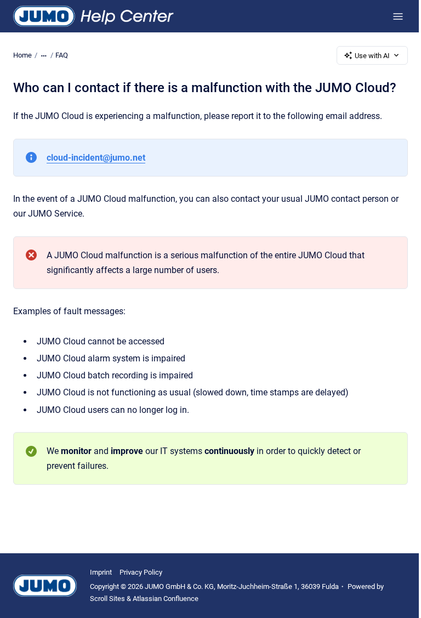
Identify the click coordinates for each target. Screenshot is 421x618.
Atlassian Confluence (165, 598)
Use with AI (372, 56)
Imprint (101, 572)
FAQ (61, 55)
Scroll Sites (107, 598)
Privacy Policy (141, 572)
